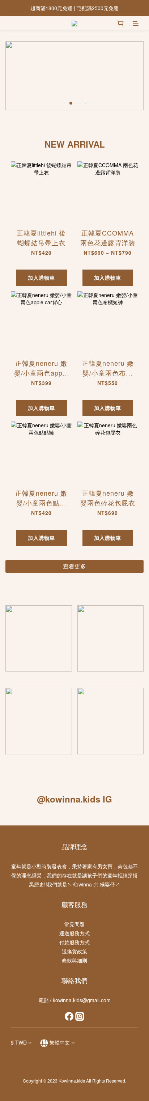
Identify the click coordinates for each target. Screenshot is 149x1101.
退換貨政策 (74, 951)
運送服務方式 (74, 933)
